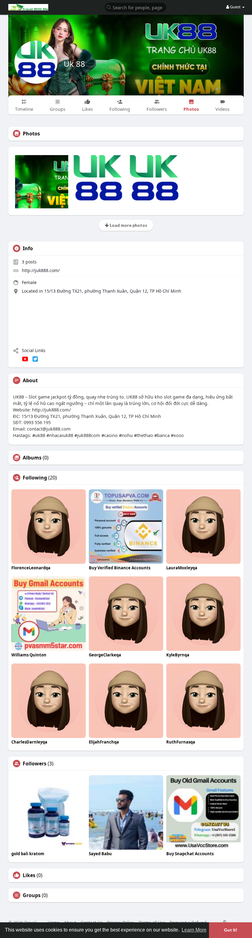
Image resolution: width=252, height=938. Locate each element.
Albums (32, 457)
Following (35, 477)
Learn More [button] (194, 929)
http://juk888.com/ (41, 270)
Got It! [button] (230, 930)
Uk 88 (74, 63)
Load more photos (128, 225)
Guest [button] (235, 7)
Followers (34, 763)
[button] (135, 7)
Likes (29, 875)
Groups (32, 895)
